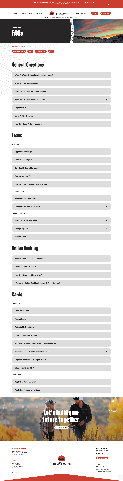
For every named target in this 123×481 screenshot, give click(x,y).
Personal (14, 13)
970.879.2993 (19, 454)
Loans (30, 13)
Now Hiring (106, 13)
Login (95, 13)
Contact (83, 13)
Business (23, 13)
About (78, 13)
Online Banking (40, 51)
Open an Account (62, 427)
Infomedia (108, 471)
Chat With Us (103, 458)
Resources (38, 13)
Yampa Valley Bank (59, 13)
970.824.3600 (19, 466)
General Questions (19, 51)
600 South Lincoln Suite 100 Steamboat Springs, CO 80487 (19, 452)
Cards (51, 51)
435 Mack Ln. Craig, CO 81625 (16, 463)
